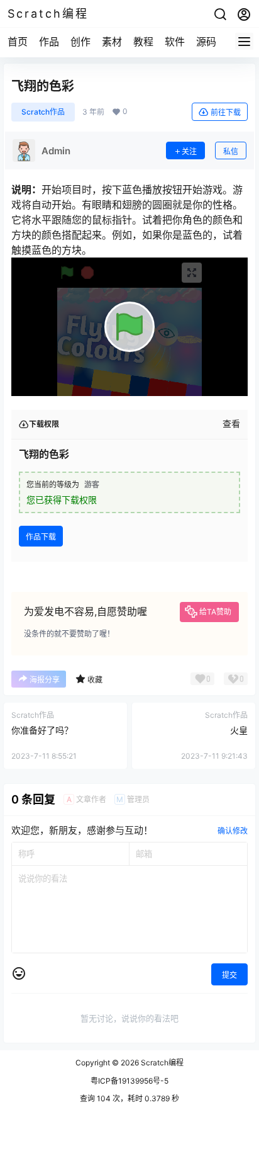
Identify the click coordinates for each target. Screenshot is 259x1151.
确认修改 (233, 831)
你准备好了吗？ (42, 730)
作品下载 (41, 536)
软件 (175, 41)
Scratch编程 (161, 1062)
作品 (49, 41)
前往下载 (226, 112)
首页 (18, 41)
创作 (80, 41)
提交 (229, 975)
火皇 (239, 730)
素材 (112, 41)
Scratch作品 (43, 111)
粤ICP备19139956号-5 (129, 1081)
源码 (206, 41)
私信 (230, 151)
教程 (143, 41)
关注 (189, 151)
